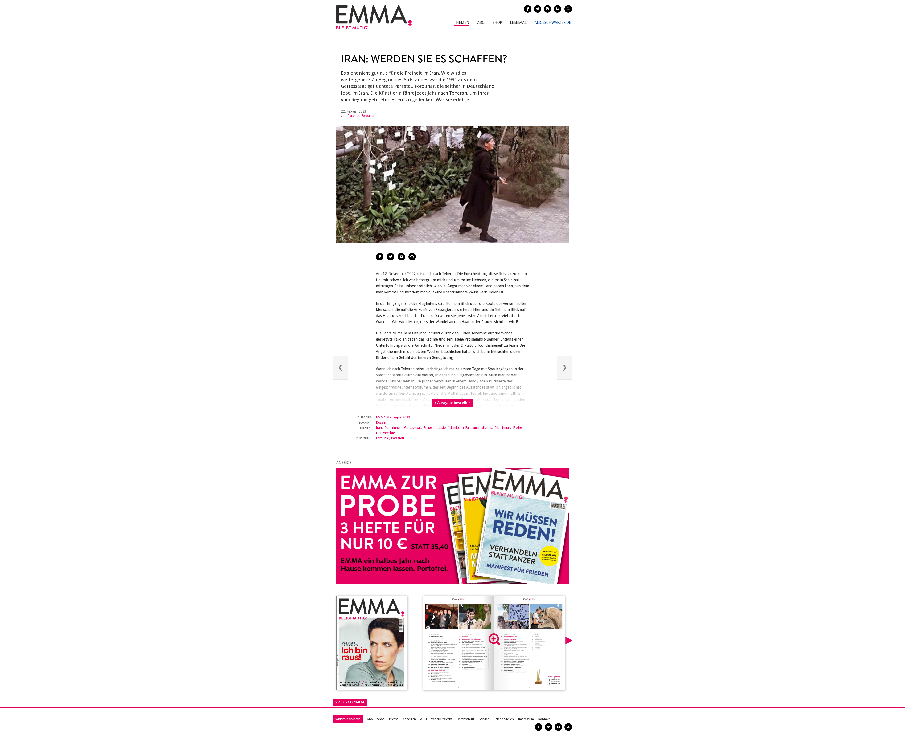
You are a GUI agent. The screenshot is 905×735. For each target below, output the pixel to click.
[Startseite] (374, 17)
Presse (393, 719)
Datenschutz (466, 719)
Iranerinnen (393, 428)
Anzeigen (409, 719)
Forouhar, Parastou (390, 438)
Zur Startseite (351, 702)
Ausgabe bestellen (454, 403)
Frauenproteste (435, 428)
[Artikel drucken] (412, 256)
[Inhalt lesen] (494, 639)
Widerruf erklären (347, 719)
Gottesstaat (412, 428)
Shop (497, 22)
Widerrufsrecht (441, 719)
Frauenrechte (385, 433)
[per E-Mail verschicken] (401, 256)
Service (484, 719)
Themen (461, 22)
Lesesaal (518, 22)
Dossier (381, 422)
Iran (379, 428)
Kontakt (544, 719)
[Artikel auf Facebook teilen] (379, 256)
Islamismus (502, 428)
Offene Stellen (503, 719)
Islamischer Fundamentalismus (470, 428)
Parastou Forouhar (360, 116)
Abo (481, 22)
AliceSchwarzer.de (553, 22)
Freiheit (518, 428)
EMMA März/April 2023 (393, 417)
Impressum (526, 719)
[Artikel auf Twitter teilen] (390, 256)
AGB (423, 719)
